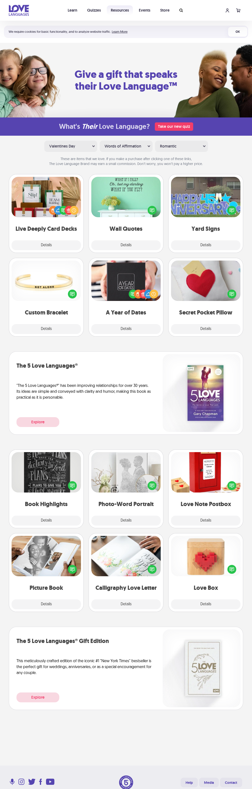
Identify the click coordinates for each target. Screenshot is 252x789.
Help (189, 782)
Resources (120, 10)
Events (144, 10)
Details (46, 245)
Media (209, 782)
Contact (231, 782)
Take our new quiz (174, 126)
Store (165, 10)
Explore (38, 422)
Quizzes (94, 10)
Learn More (119, 32)
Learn (72, 10)
